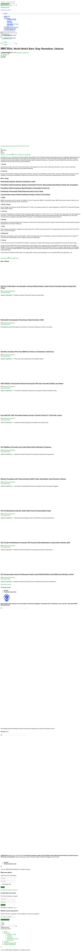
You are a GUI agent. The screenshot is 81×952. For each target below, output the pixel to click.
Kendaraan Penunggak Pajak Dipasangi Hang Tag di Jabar (22, 191)
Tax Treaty (10, 22)
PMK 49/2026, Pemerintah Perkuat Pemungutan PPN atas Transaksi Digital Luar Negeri (32, 383)
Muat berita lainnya (6, 584)
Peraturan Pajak (11, 19)
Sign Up (15, 890)
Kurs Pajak (10, 25)
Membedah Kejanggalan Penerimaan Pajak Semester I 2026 (22, 320)
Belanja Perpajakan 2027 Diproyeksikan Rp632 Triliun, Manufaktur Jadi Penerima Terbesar (33, 479)
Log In (15, 907)
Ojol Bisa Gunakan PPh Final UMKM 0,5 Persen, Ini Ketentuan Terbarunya (27, 351)
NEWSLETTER (5, 4)
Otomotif (4, 55)
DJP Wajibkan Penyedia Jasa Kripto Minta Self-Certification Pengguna (26, 447)
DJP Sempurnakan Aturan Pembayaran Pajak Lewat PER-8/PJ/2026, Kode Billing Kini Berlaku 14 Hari (37, 574)
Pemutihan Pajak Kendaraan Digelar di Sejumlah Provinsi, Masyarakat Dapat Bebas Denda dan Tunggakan (39, 185)
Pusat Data (7, 18)
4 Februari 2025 (5, 54)
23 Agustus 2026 (5, 292)
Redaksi (6, 590)
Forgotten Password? (7, 890)
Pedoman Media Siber (10, 28)
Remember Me (7, 884)
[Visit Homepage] (6, 5)
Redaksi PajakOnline (10, 29)
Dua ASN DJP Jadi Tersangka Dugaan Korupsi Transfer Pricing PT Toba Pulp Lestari (31, 415)
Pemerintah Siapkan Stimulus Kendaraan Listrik (18, 181)
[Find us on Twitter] (1, 866)
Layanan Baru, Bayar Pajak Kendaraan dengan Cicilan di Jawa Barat (25, 194)
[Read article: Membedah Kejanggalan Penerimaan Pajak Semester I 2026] (40, 307)
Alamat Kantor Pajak (13, 27)
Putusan (9, 21)
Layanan (6, 27)
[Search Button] (16, 43)
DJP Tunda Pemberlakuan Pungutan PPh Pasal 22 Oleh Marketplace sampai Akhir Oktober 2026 (35, 542)
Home (5, 13)
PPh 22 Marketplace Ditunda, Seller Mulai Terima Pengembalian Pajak (26, 511)
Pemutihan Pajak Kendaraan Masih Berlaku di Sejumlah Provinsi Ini (25, 188)
